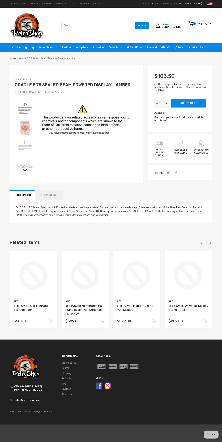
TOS (72, 3)
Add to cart (188, 103)
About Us (98, 3)
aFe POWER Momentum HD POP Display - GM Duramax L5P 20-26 (83, 310)
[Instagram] (108, 385)
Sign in (165, 26)
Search (33, 3)
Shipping (47, 3)
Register (176, 26)
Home (13, 58)
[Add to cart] (51, 321)
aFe (16, 301)
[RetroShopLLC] (27, 25)
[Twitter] (168, 172)
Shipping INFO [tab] (49, 195)
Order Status (17, 3)
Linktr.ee (84, 3)
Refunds (61, 3)
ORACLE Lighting (23, 79)
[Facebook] (176, 172)
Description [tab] (22, 195)
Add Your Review (54, 92)
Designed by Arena (42, 411)
